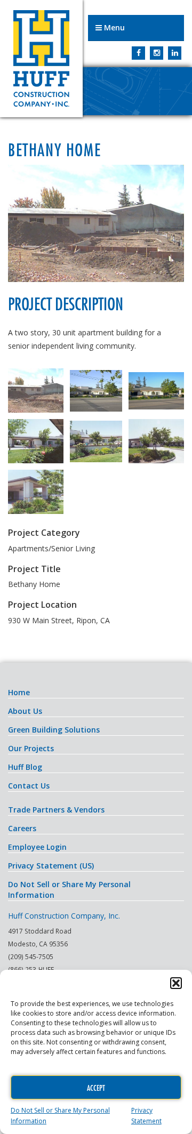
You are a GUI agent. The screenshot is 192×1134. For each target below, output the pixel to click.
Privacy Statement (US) (51, 865)
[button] (176, 983)
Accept (96, 1087)
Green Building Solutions (54, 730)
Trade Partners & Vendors (56, 810)
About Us (25, 711)
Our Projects (31, 748)
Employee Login (37, 847)
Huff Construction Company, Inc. (41, 58)
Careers (22, 828)
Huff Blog (25, 767)
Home (19, 692)
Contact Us (29, 786)
